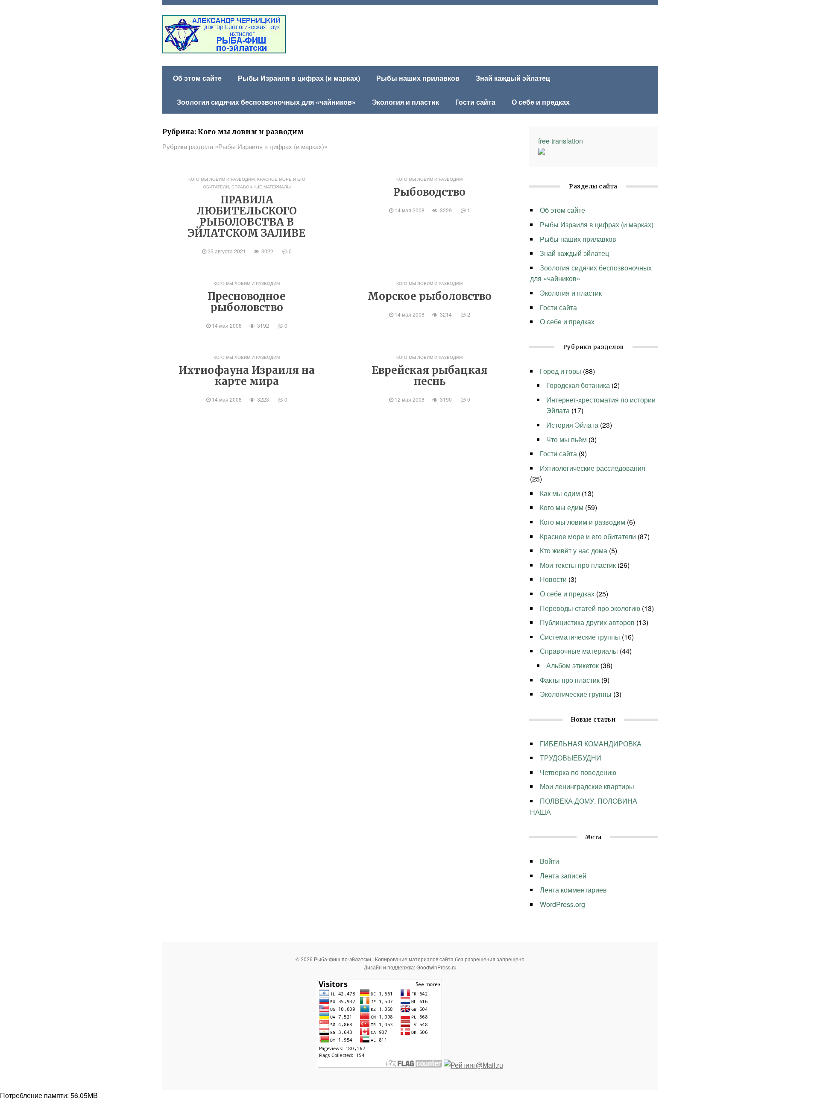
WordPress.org (562, 904)
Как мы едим (560, 493)
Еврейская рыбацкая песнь (430, 376)
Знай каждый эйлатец (513, 78)
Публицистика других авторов (587, 622)
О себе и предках (541, 102)
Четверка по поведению (578, 772)
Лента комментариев (573, 890)
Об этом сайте (197, 78)
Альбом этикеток (572, 665)
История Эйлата (572, 425)
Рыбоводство (429, 192)
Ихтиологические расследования (592, 468)
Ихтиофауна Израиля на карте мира (247, 376)
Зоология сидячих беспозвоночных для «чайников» (266, 102)
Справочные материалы (261, 187)
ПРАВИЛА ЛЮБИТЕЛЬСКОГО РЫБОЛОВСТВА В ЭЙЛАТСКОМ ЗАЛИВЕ (246, 216)
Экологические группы (576, 694)
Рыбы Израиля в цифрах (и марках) (299, 78)
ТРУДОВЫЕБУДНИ (571, 758)
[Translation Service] (541, 152)
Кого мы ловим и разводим (221, 179)
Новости (553, 579)
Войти (549, 861)
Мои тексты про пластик (578, 565)
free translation (560, 141)
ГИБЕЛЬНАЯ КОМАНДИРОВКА (590, 744)
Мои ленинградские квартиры (587, 786)
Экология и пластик (405, 102)
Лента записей (563, 876)
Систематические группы (580, 637)
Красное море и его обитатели (588, 536)
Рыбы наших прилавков (418, 78)
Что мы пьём (566, 439)
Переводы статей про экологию (590, 608)
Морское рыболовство (430, 296)
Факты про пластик (570, 680)
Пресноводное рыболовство (247, 302)
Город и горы (560, 371)
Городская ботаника (578, 385)
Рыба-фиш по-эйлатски (224, 34)
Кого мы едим (561, 507)
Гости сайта (475, 102)
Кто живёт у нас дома (573, 550)
